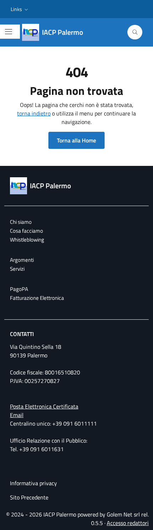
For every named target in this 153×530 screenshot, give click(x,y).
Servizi (17, 269)
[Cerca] (134, 32)
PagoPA (19, 289)
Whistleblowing (27, 240)
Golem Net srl (123, 514)
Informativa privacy (33, 483)
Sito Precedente (29, 497)
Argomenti (22, 260)
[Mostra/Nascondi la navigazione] (8, 31)
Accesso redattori (128, 523)
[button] (20, 9)
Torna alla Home (76, 140)
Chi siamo (21, 222)
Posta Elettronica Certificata (44, 406)
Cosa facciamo (26, 231)
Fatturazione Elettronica (37, 298)
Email (16, 415)
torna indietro (34, 113)
